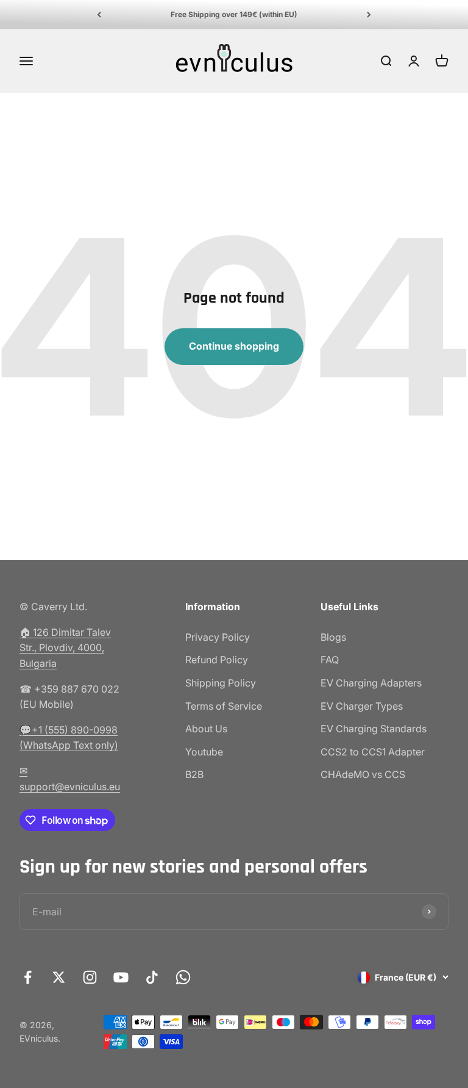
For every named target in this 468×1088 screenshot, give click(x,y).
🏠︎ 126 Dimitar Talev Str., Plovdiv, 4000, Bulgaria (65, 647)
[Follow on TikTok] (152, 977)
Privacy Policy (217, 637)
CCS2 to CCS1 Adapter (373, 752)
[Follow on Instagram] (90, 977)
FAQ (330, 660)
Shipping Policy (220, 683)
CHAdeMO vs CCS (363, 774)
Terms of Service (223, 706)
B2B (194, 774)
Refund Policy (216, 660)
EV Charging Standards (374, 728)
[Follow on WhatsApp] (183, 977)
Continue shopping (234, 346)
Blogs (333, 637)
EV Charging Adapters (371, 683)
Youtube (204, 752)
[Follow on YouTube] (121, 977)
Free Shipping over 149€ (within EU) (234, 14)
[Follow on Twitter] (59, 977)
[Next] (369, 15)
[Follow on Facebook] (28, 977)
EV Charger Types (362, 706)
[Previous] (99, 15)
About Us (206, 728)
